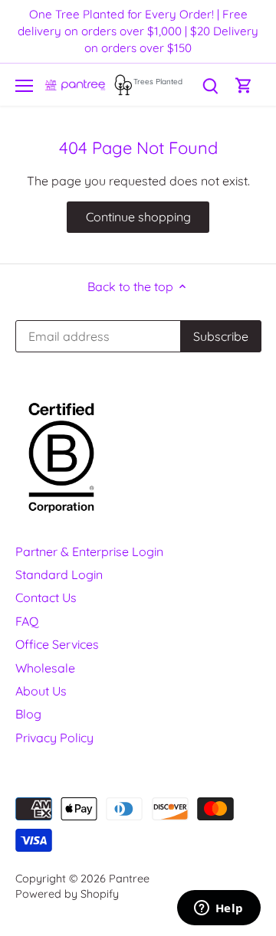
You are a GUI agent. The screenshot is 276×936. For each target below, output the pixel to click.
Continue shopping (138, 216)
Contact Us (46, 597)
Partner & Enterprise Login (89, 551)
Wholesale (45, 668)
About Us (41, 691)
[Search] (210, 85)
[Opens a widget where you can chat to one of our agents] (218, 909)
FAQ (26, 621)
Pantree (129, 878)
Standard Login (59, 574)
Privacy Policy (54, 737)
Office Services (57, 644)
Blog (28, 714)
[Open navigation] (24, 86)
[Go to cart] (244, 85)
